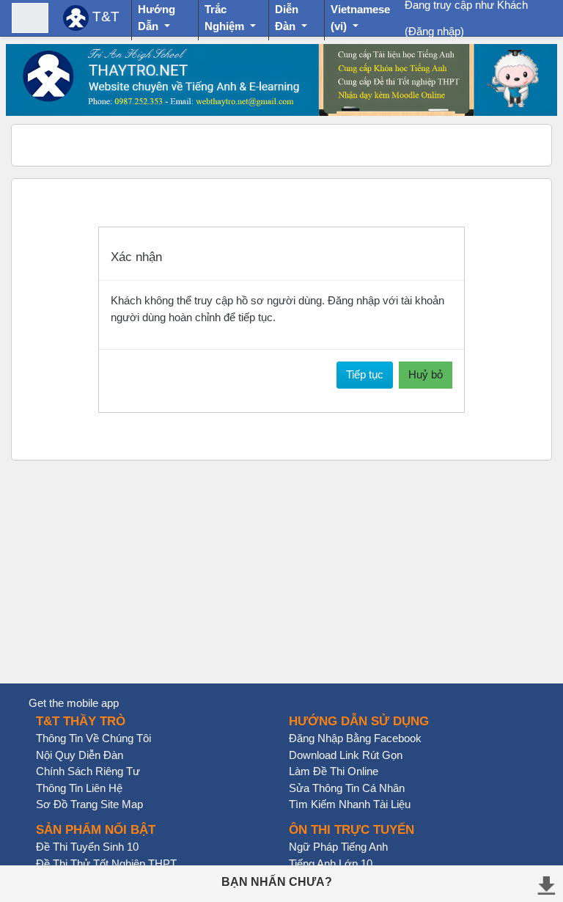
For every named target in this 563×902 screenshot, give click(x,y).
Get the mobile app (74, 703)
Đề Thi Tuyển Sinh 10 (87, 846)
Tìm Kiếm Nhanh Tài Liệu (350, 804)
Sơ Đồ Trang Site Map (89, 804)
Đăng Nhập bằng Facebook (355, 738)
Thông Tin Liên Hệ (79, 788)
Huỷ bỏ (425, 374)
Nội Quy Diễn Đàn (79, 755)
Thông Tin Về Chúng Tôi (93, 738)
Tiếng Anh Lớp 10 (330, 863)
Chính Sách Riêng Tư (88, 771)
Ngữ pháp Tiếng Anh (338, 846)
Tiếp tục (364, 374)
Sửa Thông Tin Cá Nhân (347, 788)
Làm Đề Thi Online (333, 771)
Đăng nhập (434, 31)
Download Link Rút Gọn (345, 755)
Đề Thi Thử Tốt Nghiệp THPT (106, 863)
